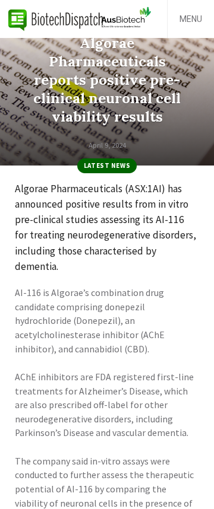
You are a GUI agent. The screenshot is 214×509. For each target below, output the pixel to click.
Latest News (107, 165)
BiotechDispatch (55, 19)
